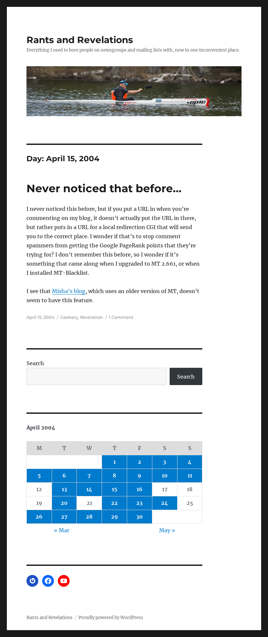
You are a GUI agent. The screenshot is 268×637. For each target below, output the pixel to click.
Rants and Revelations (79, 39)
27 (64, 516)
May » (167, 530)
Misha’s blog (68, 291)
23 (139, 503)
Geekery (69, 317)
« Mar (61, 530)
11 (190, 475)
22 (114, 503)
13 (64, 489)
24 (164, 503)
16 (139, 489)
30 (139, 516)
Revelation (91, 317)
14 (89, 489)
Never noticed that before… (103, 188)
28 (89, 516)
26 (39, 516)
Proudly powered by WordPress (110, 617)
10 (165, 475)
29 (114, 516)
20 (64, 503)
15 (114, 489)
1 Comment (121, 317)
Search (35, 363)
